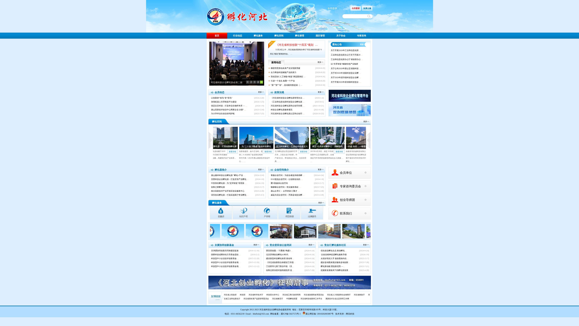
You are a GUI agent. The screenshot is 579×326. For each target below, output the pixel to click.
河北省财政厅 (359, 295)
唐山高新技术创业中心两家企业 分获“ (227, 110)
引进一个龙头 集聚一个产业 (283, 81)
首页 (217, 35)
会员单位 (346, 172)
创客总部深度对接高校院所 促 (279, 270)
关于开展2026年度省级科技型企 (345, 82)
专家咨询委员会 (350, 186)
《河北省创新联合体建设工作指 (280, 262)
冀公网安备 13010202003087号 (319, 314)
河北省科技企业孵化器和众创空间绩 (286, 106)
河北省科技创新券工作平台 (311, 299)
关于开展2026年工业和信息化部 (345, 50)
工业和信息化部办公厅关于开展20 (345, 55)
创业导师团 (347, 199)
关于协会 (340, 35)
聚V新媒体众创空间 (279, 183)
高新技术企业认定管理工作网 (337, 299)
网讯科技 (350, 314)
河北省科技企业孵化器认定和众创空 (286, 113)
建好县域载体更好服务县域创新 (334, 262)
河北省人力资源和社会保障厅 (339, 295)
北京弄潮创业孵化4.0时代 (277, 254)
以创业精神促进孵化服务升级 (334, 254)
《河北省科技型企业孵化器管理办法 (286, 98)
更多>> (320, 62)
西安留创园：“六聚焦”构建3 (278, 250)
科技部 (242, 295)
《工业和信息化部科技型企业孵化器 (286, 102)
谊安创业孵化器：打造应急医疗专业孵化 (228, 195)
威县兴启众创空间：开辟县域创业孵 (286, 195)
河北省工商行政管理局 (291, 295)
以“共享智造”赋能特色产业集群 (344, 64)
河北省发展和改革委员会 (314, 295)
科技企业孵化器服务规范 (281, 110)
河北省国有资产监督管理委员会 (256, 299)
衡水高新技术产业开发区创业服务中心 (227, 191)
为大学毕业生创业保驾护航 (223, 113)
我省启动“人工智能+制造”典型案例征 (287, 76)
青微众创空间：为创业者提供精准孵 (286, 175)
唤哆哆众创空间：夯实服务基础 (285, 187)
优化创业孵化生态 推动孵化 (333, 250)
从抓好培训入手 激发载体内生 (334, 258)
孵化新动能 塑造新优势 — (332, 266)
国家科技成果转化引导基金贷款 (225, 254)
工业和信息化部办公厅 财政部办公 (346, 59)
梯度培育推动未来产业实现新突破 (285, 68)
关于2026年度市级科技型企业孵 (345, 77)
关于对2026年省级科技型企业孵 (345, 73)
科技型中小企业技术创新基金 (224, 258)
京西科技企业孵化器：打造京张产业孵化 (228, 179)
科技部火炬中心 (272, 295)
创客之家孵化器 (218, 187)
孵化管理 (299, 35)
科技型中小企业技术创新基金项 (225, 262)
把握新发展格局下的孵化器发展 (334, 270)
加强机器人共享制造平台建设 (224, 102)
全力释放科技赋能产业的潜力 (283, 72)
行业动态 (237, 35)
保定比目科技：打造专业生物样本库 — (228, 106)
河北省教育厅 (277, 299)
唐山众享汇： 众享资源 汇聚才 (284, 191)
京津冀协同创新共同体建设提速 (225, 250)
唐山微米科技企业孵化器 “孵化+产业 (227, 175)
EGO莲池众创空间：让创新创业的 (285, 179)
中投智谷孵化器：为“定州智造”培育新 (227, 183)
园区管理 (320, 35)
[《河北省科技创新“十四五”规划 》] (236, 85)
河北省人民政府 (230, 295)
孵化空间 (278, 35)
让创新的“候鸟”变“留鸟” (221, 98)
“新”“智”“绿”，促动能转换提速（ (285, 85)
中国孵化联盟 (291, 299)
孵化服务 (258, 35)
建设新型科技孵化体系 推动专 (279, 258)
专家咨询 (361, 35)
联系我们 (346, 213)
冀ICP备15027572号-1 (291, 314)
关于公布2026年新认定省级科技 (345, 68)
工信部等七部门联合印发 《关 (279, 266)
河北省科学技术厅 (256, 295)
